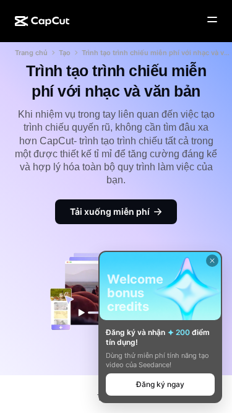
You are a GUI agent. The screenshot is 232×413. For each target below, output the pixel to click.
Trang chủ (31, 52)
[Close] (212, 260)
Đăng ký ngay (160, 384)
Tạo (65, 52)
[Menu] (212, 19)
